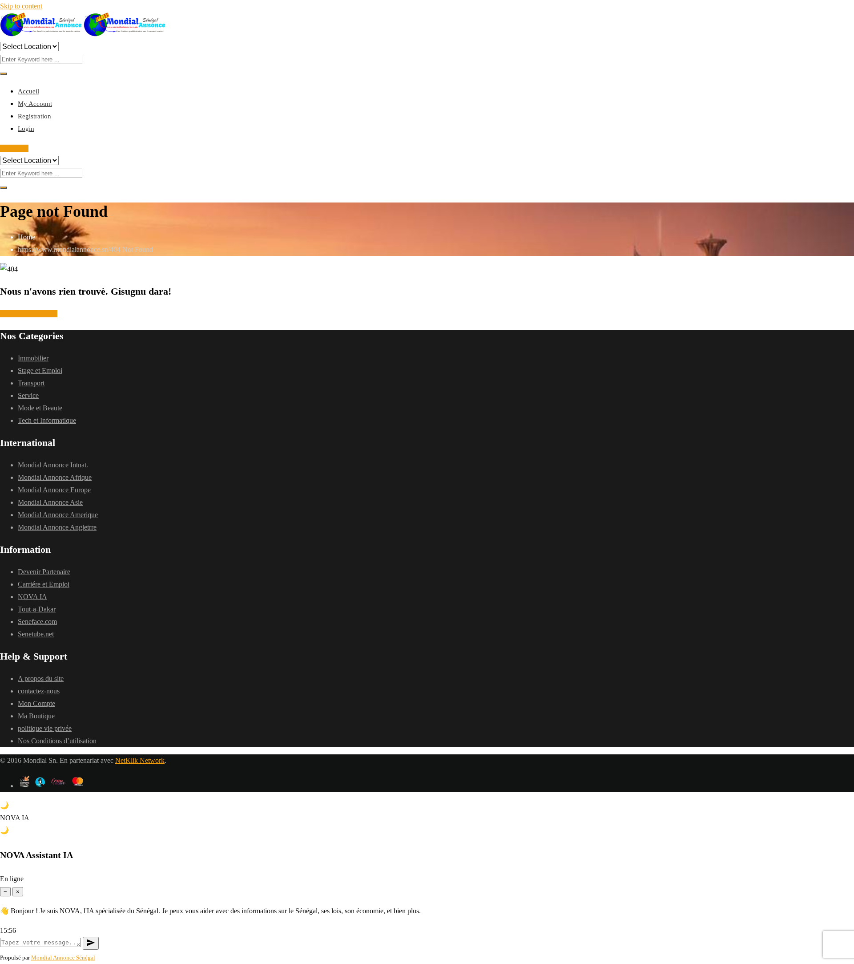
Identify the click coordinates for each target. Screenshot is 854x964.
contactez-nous (39, 691)
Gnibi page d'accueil (28, 313)
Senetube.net (36, 634)
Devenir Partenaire (44, 571)
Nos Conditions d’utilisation (57, 741)
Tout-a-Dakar (37, 609)
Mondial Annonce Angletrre (57, 527)
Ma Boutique (36, 716)
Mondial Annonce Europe (54, 490)
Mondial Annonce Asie (50, 502)
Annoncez (14, 148)
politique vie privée (45, 728)
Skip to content (21, 6)
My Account (35, 103)
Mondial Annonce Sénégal (63, 957)
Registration (34, 116)
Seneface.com (37, 621)
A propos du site (41, 678)
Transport (31, 383)
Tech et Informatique (47, 420)
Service (28, 395)
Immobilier (33, 358)
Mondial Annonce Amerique (58, 514)
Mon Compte (36, 703)
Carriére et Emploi (43, 584)
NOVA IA (32, 596)
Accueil (28, 91)
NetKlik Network (140, 760)
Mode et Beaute (40, 408)
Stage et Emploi (40, 370)
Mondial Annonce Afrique (55, 477)
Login (26, 128)
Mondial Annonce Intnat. (53, 465)
